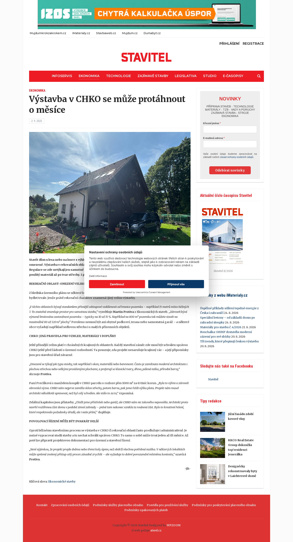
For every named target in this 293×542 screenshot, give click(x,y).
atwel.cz (155, 530)
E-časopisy (233, 76)
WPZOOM (174, 525)
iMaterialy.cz (81, 33)
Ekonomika (89, 76)
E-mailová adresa (213, 138)
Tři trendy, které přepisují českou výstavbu (229, 341)
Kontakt (41, 505)
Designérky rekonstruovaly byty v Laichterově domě (242, 471)
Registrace (253, 44)
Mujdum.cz (130, 33)
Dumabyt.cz (152, 33)
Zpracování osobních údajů (70, 505)
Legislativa (186, 76)
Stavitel (213, 379)
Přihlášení (229, 44)
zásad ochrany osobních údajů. (237, 157)
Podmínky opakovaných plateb (146, 510)
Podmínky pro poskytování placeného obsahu (224, 505)
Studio (209, 76)
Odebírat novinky (230, 170)
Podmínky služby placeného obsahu (118, 505)
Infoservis (62, 76)
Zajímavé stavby (153, 76)
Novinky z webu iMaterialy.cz (224, 295)
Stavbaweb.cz (106, 33)
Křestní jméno (211, 123)
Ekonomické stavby (62, 481)
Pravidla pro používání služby (167, 505)
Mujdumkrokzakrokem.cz (48, 33)
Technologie (118, 76)
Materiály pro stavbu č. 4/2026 (220, 327)
